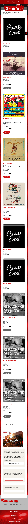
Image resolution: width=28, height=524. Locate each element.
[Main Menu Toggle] (26, 2)
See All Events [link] (9, 424)
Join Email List (14, 515)
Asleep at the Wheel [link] (9, 207)
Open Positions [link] (14, 490)
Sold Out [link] (7, 88)
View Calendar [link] (14, 479)
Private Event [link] (7, 43)
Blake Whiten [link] (7, 77)
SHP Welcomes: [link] (7, 118)
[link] (26, 33)
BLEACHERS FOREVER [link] (9, 317)
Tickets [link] (7, 132)
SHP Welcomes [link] (7, 163)
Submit (18, 4)
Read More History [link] (14, 463)
